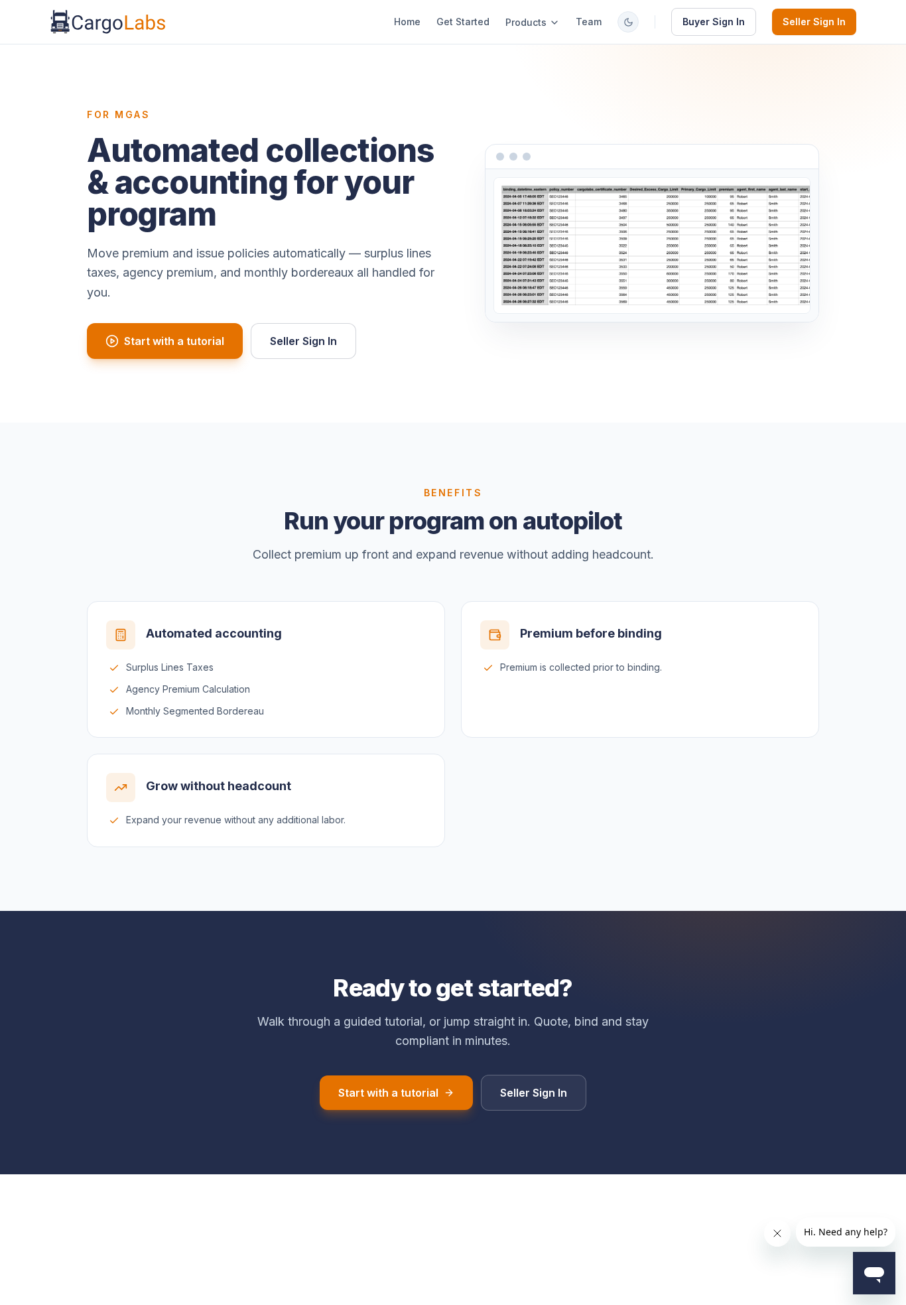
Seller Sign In (814, 21)
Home (407, 21)
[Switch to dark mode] (628, 22)
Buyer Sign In (713, 21)
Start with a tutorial (174, 341)
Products (526, 22)
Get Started (462, 21)
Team (589, 21)
